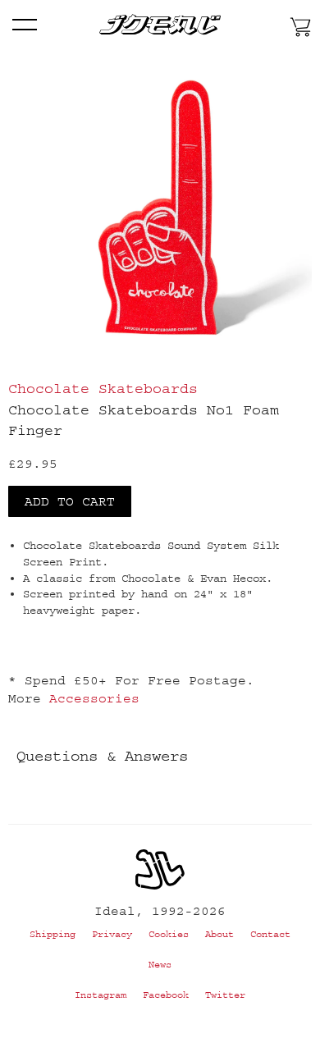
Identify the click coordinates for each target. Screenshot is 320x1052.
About (219, 934)
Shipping (52, 934)
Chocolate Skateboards (103, 389)
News (160, 964)
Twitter (225, 995)
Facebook (166, 995)
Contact (270, 934)
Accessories (94, 698)
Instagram (100, 995)
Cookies (169, 934)
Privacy (112, 934)
